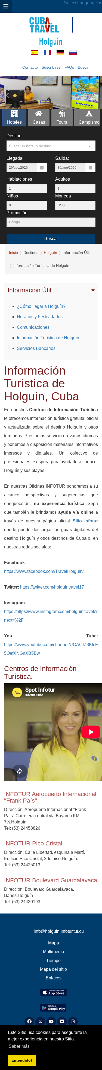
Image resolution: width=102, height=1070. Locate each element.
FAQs (69, 67)
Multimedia (53, 951)
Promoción (17, 212)
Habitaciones (19, 179)
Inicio (13, 252)
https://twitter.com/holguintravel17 (51, 587)
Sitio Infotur (85, 521)
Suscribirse (51, 67)
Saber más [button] (19, 1046)
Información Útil (29, 290)
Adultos (62, 179)
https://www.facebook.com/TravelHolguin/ (44, 571)
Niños (12, 196)
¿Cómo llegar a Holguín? (41, 306)
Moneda (63, 196)
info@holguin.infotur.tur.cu (59, 931)
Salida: (62, 158)
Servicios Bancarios (36, 348)
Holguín (51, 41)
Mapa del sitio (53, 969)
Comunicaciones (33, 327)
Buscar (84, 67)
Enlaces (53, 978)
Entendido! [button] (21, 1060)
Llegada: (15, 158)
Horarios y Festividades (40, 316)
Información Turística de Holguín (48, 338)
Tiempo (53, 960)
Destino (14, 135)
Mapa (53, 943)
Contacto (30, 67)
